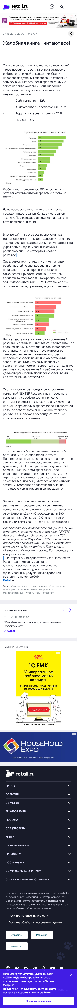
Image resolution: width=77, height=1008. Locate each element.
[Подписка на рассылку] (8, 968)
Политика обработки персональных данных (35, 922)
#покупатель (39, 586)
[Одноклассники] (43, 968)
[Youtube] (52, 968)
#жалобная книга (20, 586)
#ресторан (9, 589)
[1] (18, 255)
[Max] (26, 968)
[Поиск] (61, 7)
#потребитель (57, 586)
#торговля (48, 592)
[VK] (17, 968)
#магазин (23, 589)
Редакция (41, 934)
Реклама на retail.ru (16, 647)
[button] (38, 786)
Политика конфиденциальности (28, 915)
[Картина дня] (52, 6)
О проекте (16, 934)
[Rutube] (61, 968)
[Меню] (71, 7)
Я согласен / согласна (38, 1001)
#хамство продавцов (42, 589)
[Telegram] (35, 968)
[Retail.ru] (22, 6)
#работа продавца (13, 592)
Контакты (16, 946)
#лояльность (33, 592)
